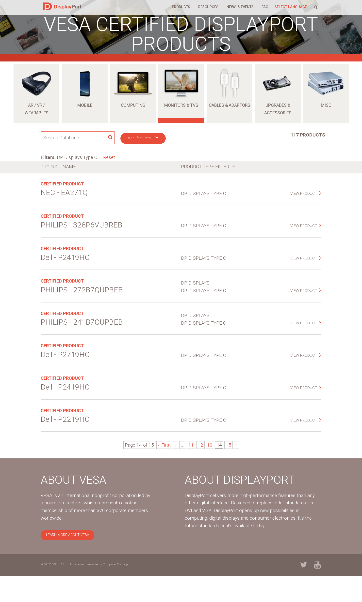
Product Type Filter (205, 166)
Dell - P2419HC (65, 257)
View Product (303, 193)
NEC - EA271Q (64, 192)
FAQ (265, 7)
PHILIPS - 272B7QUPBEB (82, 290)
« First (164, 445)
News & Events (240, 7)
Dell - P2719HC (65, 354)
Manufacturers (140, 138)
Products (181, 7)
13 (210, 445)
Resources (208, 7)
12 (200, 445)
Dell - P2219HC (65, 419)
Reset (109, 157)
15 (228, 445)
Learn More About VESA (67, 535)
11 (191, 445)
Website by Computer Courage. (108, 564)
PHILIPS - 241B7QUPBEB (82, 322)
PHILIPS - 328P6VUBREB (81, 225)
